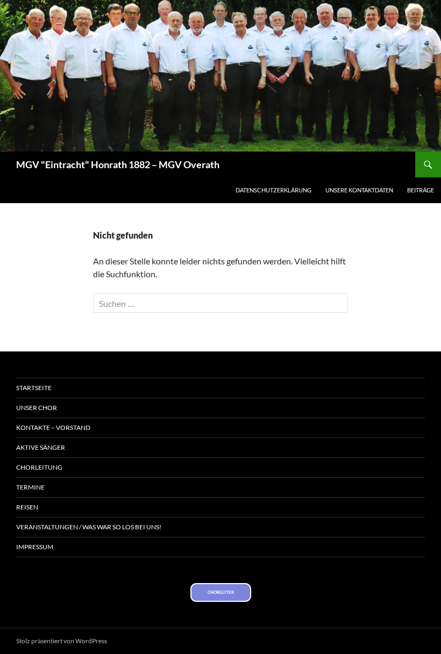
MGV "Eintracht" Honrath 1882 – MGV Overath (117, 164)
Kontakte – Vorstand (53, 427)
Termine (30, 487)
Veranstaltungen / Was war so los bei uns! (88, 527)
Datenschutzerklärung (273, 189)
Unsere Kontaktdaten (359, 189)
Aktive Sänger (40, 447)
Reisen (27, 507)
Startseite (34, 388)
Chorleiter (221, 592)
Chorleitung (39, 467)
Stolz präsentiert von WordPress (61, 641)
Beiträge (420, 189)
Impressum (34, 547)
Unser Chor (36, 408)
